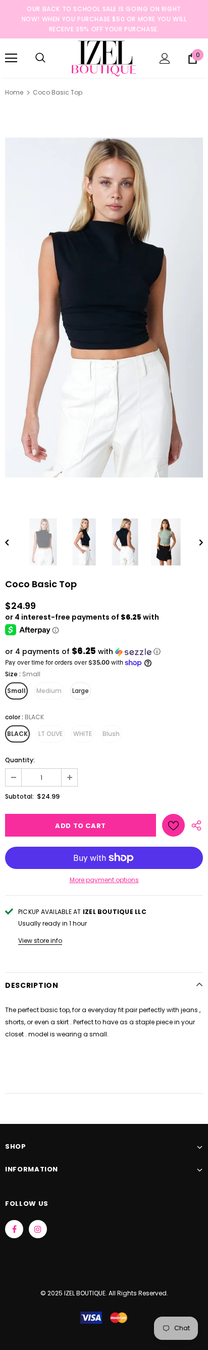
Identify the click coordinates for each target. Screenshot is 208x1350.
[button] (104, 651)
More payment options (104, 880)
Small (16, 690)
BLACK (17, 733)
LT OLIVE (50, 733)
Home (14, 92)
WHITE (82, 733)
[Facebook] (14, 1229)
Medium (49, 690)
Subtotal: (19, 796)
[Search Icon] (40, 58)
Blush (111, 733)
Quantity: (20, 760)
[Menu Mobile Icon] (11, 58)
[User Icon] (165, 58)
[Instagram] (38, 1229)
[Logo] (104, 57)
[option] (104, 307)
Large (80, 690)
